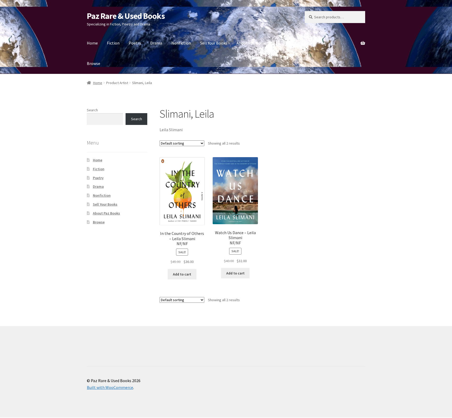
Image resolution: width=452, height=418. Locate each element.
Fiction (113, 43)
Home (92, 43)
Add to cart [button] (182, 274)
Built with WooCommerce (110, 387)
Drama (156, 43)
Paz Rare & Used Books (126, 16)
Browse (93, 63)
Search (92, 110)
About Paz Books (251, 43)
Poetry (135, 43)
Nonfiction (181, 43)
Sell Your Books (213, 43)
